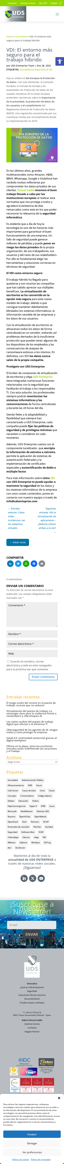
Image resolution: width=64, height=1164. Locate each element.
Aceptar (32, 1134)
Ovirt (24, 821)
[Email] (42, 564)
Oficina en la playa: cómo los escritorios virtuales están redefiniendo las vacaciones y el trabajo (31, 748)
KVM (43, 806)
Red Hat (37, 826)
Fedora (35, 800)
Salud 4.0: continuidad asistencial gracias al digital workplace (31, 739)
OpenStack (13, 821)
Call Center (13, 790)
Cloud (51, 790)
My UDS (43, 3)
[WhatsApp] (26, 564)
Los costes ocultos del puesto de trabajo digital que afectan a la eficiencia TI (29, 723)
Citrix (42, 790)
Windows (35, 842)
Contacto (12, 3)
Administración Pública (32, 780)
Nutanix (11, 816)
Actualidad (21, 36)
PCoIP (46, 821)
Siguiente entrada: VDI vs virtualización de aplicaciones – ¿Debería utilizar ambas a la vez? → (47, 520)
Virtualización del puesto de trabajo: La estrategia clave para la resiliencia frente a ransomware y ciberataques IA (31, 713)
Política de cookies (20, 1159)
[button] (59, 61)
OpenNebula (40, 816)
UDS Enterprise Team (22, 65)
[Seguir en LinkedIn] (24, 878)
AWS (30, 785)
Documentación (32, 998)
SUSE (41, 832)
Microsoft (12, 811)
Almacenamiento (16, 785)
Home (9, 36)
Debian (11, 800)
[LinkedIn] (10, 564)
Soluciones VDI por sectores (32, 994)
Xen (9, 847)
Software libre (27, 832)
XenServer (20, 847)
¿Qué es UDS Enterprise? (32, 987)
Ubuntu (26, 837)
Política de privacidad (40, 1159)
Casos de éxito (29, 790)
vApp (36, 837)
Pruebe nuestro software (32, 1002)
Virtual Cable (25, 190)
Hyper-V (33, 806)
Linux (51, 806)
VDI (50, 69)
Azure (39, 785)
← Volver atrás (18, 542)
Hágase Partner (32, 1031)
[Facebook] (34, 564)
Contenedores (27, 795)
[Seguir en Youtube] (41, 878)
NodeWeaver (27, 811)
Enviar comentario (43, 677)
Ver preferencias (32, 1152)
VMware (11, 842)
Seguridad (40, 69)
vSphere (23, 842)
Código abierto (45, 795)
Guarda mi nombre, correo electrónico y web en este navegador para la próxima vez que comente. (29, 665)
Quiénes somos (27, 3)
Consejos (12, 795)
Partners (35, 821)
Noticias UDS (43, 811)
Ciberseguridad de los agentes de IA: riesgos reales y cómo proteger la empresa (32, 731)
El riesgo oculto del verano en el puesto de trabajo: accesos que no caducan (31, 704)
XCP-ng (47, 842)
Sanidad (49, 826)
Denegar (32, 1143)
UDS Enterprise (43, 377)
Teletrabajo (13, 837)
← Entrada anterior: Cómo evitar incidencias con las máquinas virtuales (16, 518)
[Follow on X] (32, 878)
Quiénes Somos (32, 1023)
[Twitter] (18, 564)
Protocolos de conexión (18, 826)
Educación (23, 800)
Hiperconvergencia (16, 806)
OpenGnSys (24, 816)
